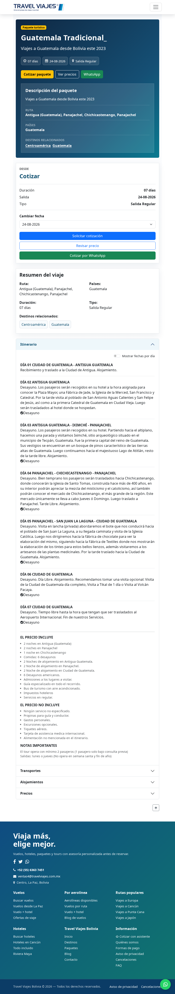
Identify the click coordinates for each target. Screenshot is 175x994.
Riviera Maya (22, 954)
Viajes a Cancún (127, 906)
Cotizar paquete (37, 74)
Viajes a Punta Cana (130, 912)
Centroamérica (38, 145)
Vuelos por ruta (75, 906)
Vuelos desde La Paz (28, 906)
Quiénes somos (127, 942)
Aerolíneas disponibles (81, 900)
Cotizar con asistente (135, 936)
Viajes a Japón (126, 917)
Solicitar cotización (87, 236)
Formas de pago (128, 948)
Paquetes (71, 948)
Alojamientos (31, 782)
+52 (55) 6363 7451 (30, 870)
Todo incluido (23, 948)
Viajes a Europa (127, 900)
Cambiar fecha (31, 216)
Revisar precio (87, 245)
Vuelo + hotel (22, 912)
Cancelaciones (126, 959)
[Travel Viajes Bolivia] (39, 7)
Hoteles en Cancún (27, 942)
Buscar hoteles (24, 936)
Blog (67, 954)
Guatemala (62, 145)
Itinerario (28, 344)
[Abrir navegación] (156, 7)
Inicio (68, 936)
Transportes (30, 770)
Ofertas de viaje (24, 917)
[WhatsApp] (27, 862)
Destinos (70, 942)
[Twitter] (20, 862)
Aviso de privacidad (130, 954)
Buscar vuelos (23, 900)
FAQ (119, 965)
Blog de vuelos (75, 917)
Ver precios (67, 74)
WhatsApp (92, 74)
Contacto (70, 959)
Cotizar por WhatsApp (87, 255)
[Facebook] (14, 862)
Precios (26, 793)
